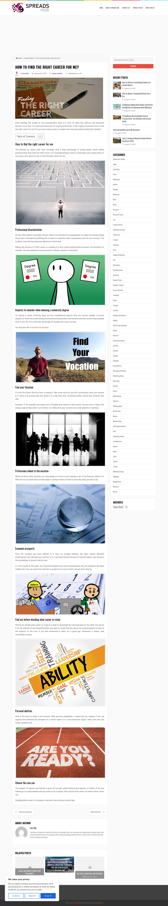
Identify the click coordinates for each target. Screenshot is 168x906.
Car (114, 220)
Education (116, 265)
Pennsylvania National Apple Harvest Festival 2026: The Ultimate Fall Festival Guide (136, 119)
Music (115, 391)
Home (101, 8)
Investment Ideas (119, 341)
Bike (114, 200)
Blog (114, 205)
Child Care (116, 235)
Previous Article (25, 812)
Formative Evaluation (40, 327)
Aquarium (116, 169)
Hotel (115, 331)
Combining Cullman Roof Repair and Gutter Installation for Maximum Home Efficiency (137, 106)
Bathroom (116, 179)
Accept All (48, 896)
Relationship (117, 421)
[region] (32, 888)
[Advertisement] (84, 34)
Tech (114, 457)
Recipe (115, 416)
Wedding (116, 477)
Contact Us (126, 8)
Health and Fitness (119, 315)
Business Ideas (118, 215)
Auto (114, 174)
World (115, 492)
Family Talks (117, 280)
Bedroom (116, 195)
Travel (115, 467)
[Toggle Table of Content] (39, 137)
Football (116, 295)
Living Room (117, 366)
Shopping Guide (118, 436)
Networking (117, 396)
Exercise (116, 275)
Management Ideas (119, 371)
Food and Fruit (118, 290)
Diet (114, 250)
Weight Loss (117, 482)
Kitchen (115, 351)
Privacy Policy (138, 8)
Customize (16, 896)
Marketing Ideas (118, 376)
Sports (115, 446)
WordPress (99, 903)
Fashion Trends (118, 285)
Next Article (95, 812)
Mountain (116, 381)
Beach (115, 184)
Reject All (32, 896)
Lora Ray (25, 73)
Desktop (116, 245)
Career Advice (29, 58)
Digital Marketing (119, 255)
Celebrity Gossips (119, 230)
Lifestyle (116, 361)
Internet (115, 336)
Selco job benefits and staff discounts (126, 129)
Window (116, 487)
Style (114, 451)
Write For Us (150, 8)
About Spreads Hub (112, 8)
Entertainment (118, 270)
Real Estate (117, 411)
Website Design (118, 472)
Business (116, 210)
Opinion (115, 401)
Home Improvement (120, 326)
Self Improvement (119, 426)
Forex (115, 300)
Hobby (115, 320)
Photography (117, 406)
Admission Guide (119, 159)
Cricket (115, 240)
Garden (115, 310)
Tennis (115, 462)
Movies (115, 386)
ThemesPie (76, 903)
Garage (115, 305)
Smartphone (117, 441)
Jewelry (115, 346)
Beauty (115, 189)
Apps (114, 164)
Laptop (115, 356)
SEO (114, 431)
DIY (114, 260)
